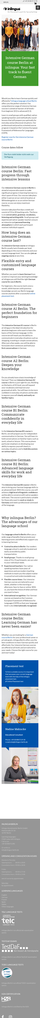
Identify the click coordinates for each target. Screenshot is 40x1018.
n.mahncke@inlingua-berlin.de (16, 742)
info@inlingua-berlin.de (10, 850)
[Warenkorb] (34, 4)
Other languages (8, 906)
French (4, 900)
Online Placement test (15, 681)
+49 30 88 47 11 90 (31, 1)
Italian (4, 904)
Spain (4, 902)
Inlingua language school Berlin (24, 101)
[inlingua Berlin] (12, 9)
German (5, 897)
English (4, 895)
